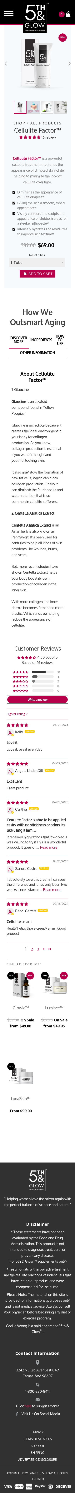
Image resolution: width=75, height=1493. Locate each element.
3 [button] (38, 949)
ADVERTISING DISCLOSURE (37, 1459)
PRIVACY (38, 1432)
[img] (17, 725)
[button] (30, 137)
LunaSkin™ (20, 1098)
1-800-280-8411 (37, 1391)
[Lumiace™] (54, 985)
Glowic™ (21, 1007)
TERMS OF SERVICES (37, 1438)
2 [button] (32, 949)
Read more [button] (48, 847)
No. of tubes (37, 255)
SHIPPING (37, 1452)
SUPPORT (37, 1445)
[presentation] (5, 64)
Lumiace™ (54, 1007)
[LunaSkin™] (21, 1076)
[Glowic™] (21, 985)
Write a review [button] (38, 700)
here (27, 1406)
